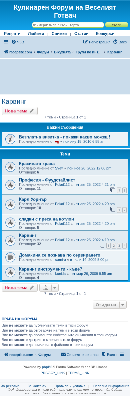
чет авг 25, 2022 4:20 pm (94, 204)
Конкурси (105, 33)
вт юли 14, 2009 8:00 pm (90, 260)
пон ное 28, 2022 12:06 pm (89, 168)
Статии (81, 33)
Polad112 (62, 184)
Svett (59, 168)
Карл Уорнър (33, 199)
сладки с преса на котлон (46, 219)
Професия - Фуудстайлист (47, 179)
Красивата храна (37, 163)
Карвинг (14, 101)
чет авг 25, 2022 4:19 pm (94, 240)
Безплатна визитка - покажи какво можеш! (64, 136)
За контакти (37, 386)
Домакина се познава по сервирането (59, 255)
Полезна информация (111, 386)
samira (60, 260)
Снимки (59, 33)
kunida (60, 274)
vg (57, 141)
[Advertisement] (65, 76)
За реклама (10, 386)
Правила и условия (70, 386)
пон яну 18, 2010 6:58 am (84, 141)
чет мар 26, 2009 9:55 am (91, 274)
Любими (36, 33)
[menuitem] (17, 42)
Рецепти (12, 33)
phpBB (47, 367)
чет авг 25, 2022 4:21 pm (94, 184)
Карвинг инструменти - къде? (50, 269)
